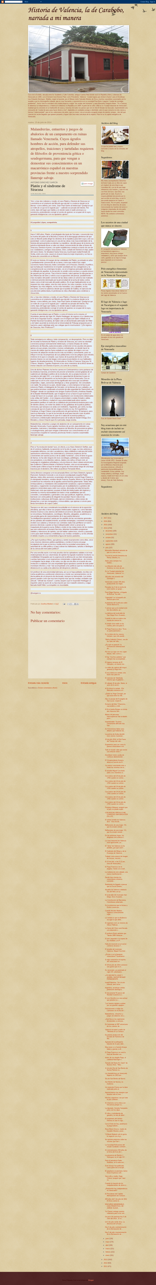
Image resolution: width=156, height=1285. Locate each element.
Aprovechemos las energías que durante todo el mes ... (116, 1093)
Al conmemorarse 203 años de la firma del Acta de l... (116, 1151)
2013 (106, 1259)
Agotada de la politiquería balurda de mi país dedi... (115, 1043)
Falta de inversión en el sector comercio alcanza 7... (115, 945)
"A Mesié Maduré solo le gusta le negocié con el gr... (116, 1135)
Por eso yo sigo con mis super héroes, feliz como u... (116, 652)
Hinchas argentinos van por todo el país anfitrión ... (116, 1098)
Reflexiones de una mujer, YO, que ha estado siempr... (116, 826)
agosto (108, 544)
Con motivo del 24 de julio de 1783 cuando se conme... (115, 777)
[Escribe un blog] (70, 604)
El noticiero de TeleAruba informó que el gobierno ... (115, 679)
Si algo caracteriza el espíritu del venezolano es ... (115, 960)
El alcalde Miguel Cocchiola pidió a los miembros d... (115, 771)
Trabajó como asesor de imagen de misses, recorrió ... (116, 857)
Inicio (64, 683)
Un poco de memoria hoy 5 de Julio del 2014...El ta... (115, 1217)
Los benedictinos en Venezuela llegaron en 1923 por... (116, 1074)
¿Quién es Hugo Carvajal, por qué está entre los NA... (115, 694)
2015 (106, 525)
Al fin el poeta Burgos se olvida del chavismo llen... (116, 710)
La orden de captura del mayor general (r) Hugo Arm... (116, 668)
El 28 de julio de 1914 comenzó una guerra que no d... (116, 966)
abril (107, 1245)
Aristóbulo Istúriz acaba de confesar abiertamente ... (115, 756)
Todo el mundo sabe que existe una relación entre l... (116, 751)
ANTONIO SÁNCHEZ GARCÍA (44, 182)
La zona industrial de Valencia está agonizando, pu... (115, 841)
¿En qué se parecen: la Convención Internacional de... (115, 646)
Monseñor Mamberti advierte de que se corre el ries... (116, 551)
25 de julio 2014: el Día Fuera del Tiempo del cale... (115, 740)
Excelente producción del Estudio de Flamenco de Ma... (114, 1037)
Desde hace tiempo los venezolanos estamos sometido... (113, 879)
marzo (108, 1249)
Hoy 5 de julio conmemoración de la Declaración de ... (115, 1228)
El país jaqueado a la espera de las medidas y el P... (116, 939)
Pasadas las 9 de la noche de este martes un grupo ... (115, 588)
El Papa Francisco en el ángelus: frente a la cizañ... (115, 868)
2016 (106, 521)
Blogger (91, 1280)
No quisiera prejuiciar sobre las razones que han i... (116, 1140)
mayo (108, 1242)
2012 (106, 1263)
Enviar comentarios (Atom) (47, 688)
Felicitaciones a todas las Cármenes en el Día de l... (115, 1009)
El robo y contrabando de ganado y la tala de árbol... (115, 1114)
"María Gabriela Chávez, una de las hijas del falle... (116, 640)
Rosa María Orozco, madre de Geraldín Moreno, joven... (115, 1130)
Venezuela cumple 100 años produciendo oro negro (115, 583)
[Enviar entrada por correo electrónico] (64, 604)
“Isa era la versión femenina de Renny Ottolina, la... (116, 556)
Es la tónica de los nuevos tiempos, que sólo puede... (115, 635)
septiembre (110, 541)
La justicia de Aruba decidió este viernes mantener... (114, 735)
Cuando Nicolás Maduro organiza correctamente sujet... (114, 912)
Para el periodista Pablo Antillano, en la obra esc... (115, 1161)
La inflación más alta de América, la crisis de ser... (115, 567)
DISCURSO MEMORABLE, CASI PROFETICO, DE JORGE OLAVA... (115, 1206)
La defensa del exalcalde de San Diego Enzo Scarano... (115, 614)
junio (107, 1238)
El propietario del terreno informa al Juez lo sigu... (114, 1119)
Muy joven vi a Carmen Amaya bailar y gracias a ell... (116, 1048)
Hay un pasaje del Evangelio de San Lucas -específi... (116, 700)
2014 (106, 528)
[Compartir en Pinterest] (77, 604)
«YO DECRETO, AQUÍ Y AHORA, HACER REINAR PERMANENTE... (115, 977)
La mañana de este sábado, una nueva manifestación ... (116, 873)
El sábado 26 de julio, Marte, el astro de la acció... (116, 684)
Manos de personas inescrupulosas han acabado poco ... (116, 716)
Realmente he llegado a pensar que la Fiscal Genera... (116, 885)
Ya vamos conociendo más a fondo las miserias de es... (115, 766)
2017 (106, 518)
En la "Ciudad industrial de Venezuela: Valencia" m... (115, 572)
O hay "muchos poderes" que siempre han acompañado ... (116, 658)
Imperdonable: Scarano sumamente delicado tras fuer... (115, 723)
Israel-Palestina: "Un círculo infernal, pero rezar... (115, 983)
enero (108, 1255)
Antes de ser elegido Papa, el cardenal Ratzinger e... (115, 1058)
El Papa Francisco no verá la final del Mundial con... (115, 1053)
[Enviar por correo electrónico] (68, 604)
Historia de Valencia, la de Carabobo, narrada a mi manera (76, 14)
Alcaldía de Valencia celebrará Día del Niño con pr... (115, 890)
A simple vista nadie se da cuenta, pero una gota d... (115, 624)
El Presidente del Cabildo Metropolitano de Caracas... (115, 1195)
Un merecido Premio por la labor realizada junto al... (116, 1088)
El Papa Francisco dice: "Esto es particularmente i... (115, 630)
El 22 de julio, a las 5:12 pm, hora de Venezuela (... (115, 862)
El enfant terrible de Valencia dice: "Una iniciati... (115, 821)
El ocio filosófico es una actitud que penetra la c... (116, 999)
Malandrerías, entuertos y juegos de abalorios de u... (115, 1015)
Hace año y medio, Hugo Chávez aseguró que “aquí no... (115, 1178)
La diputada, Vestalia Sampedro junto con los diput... (116, 1109)
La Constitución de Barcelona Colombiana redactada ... (115, 901)
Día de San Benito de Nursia (115, 1079)
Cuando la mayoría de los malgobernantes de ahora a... (116, 1184)
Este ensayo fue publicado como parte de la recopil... (115, 1166)
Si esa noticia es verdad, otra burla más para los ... (115, 673)
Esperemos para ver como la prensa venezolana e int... (115, 745)
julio (107, 548)
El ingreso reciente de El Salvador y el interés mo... (115, 663)
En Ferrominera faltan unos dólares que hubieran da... (115, 730)
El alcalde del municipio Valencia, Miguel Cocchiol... (116, 950)
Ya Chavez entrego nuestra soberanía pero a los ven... (115, 1212)
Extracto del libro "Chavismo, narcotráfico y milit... (115, 705)
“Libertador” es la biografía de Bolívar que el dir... (115, 598)
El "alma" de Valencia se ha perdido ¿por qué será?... (115, 847)
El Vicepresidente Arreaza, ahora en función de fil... (114, 761)
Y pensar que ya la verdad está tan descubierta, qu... (116, 609)
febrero (108, 1252)
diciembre (109, 531)
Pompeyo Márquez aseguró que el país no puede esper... (116, 808)
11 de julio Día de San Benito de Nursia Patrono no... (116, 1069)
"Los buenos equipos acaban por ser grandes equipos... (115, 1004)
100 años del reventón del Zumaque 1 (114, 577)
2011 (106, 1266)
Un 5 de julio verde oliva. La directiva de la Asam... (115, 1223)
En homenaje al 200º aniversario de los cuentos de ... (116, 1025)
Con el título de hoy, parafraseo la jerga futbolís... (116, 1125)
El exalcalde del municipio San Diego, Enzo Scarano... (116, 896)
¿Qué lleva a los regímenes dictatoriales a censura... (115, 1020)
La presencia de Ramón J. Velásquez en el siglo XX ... (116, 1156)
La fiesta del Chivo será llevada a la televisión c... (116, 929)
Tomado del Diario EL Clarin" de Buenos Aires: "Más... (116, 1064)
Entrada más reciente (38, 683)
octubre (108, 537)
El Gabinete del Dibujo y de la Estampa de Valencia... (115, 852)
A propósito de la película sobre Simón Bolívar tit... (116, 603)
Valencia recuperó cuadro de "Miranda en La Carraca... (115, 1030)
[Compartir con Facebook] (75, 604)
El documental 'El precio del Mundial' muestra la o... (115, 994)
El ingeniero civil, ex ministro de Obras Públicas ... (116, 924)
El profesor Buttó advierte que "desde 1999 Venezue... (115, 934)
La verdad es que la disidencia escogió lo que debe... (116, 918)
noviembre (109, 534)
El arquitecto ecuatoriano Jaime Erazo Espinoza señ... (116, 1172)
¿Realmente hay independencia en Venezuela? (116, 1189)
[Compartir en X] (73, 604)
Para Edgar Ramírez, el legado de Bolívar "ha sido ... (116, 593)
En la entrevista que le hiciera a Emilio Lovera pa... (116, 906)
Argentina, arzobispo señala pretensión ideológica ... (115, 988)
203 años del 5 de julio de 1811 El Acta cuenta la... (116, 1200)
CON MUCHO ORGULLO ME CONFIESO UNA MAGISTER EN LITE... (116, 814)
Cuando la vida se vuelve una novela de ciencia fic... (115, 619)
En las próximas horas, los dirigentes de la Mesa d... (115, 836)
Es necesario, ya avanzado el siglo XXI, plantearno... (115, 971)
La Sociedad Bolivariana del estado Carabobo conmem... (116, 1146)
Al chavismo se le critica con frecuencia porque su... (115, 1104)
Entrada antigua (88, 683)
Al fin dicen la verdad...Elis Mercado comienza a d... (114, 689)
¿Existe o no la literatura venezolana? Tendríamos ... (116, 955)
